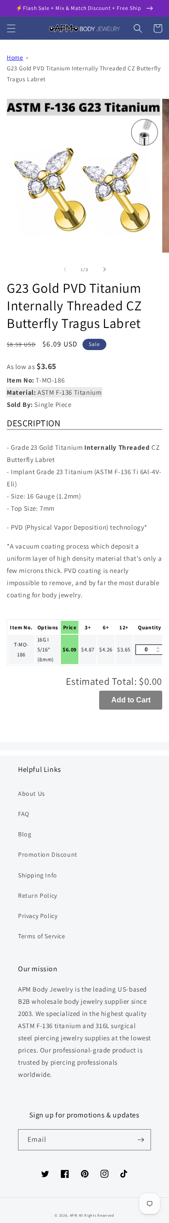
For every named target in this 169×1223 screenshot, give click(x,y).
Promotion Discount (48, 854)
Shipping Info (37, 875)
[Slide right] (104, 269)
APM (74, 1215)
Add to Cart (131, 700)
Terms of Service (41, 936)
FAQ (23, 814)
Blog (24, 834)
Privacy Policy (37, 916)
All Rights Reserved (96, 1215)
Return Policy (37, 895)
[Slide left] (65, 269)
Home (15, 57)
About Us (31, 793)
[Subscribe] (141, 1139)
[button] (11, 28)
